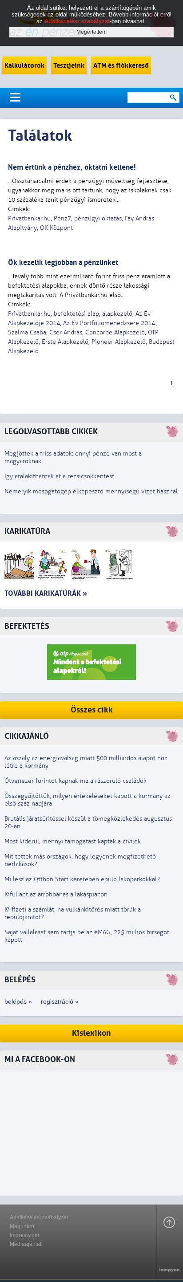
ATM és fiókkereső (121, 65)
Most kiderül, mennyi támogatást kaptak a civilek (72, 841)
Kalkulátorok (24, 65)
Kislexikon (91, 1033)
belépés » (18, 1001)
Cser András (65, 332)
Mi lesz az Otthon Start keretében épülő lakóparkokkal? (82, 879)
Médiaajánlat (25, 1244)
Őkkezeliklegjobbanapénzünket (63, 262)
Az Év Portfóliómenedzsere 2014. (109, 323)
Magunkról (23, 1226)
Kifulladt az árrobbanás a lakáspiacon (55, 894)
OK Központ (56, 228)
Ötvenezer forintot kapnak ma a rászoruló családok (75, 781)
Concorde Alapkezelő (115, 332)
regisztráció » (60, 1001)
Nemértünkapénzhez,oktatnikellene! (72, 167)
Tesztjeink (68, 65)
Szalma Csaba (27, 332)
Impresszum (24, 1235)
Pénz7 (62, 218)
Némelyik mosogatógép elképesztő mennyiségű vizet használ (91, 491)
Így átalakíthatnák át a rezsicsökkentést (59, 476)
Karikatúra (27, 531)
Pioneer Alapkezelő (119, 342)
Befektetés (26, 626)
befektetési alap (76, 313)
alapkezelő (117, 313)
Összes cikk (92, 710)
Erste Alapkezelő (65, 342)
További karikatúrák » (45, 593)
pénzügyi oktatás (98, 218)
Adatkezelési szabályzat (39, 1217)
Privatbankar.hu (29, 218)
